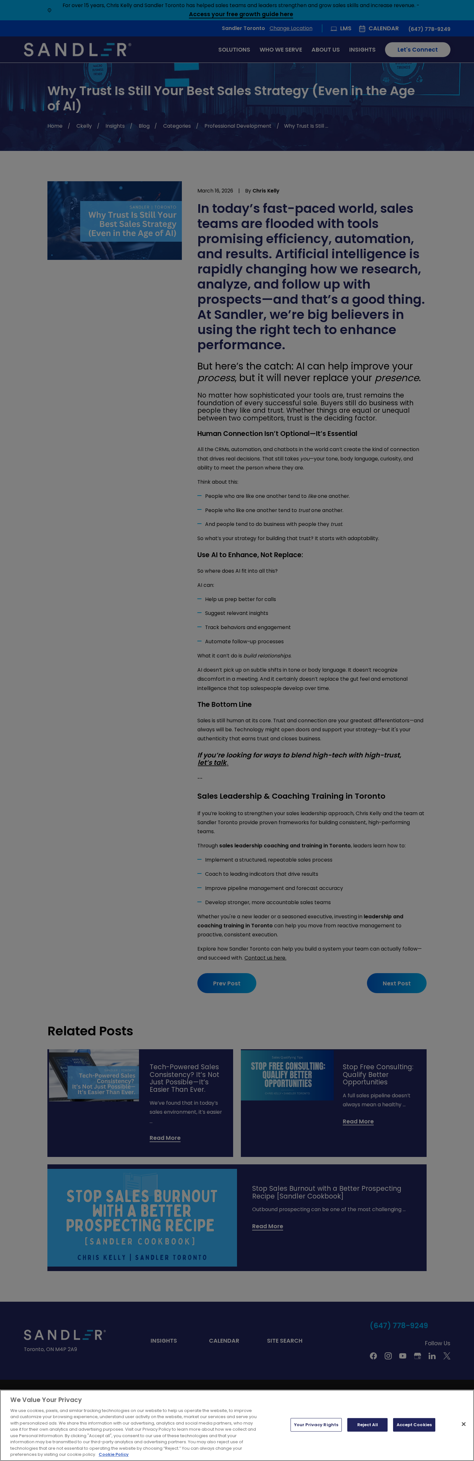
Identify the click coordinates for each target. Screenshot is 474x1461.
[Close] (464, 1424)
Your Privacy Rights (316, 1425)
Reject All (367, 1425)
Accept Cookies (414, 1425)
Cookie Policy (114, 1454)
